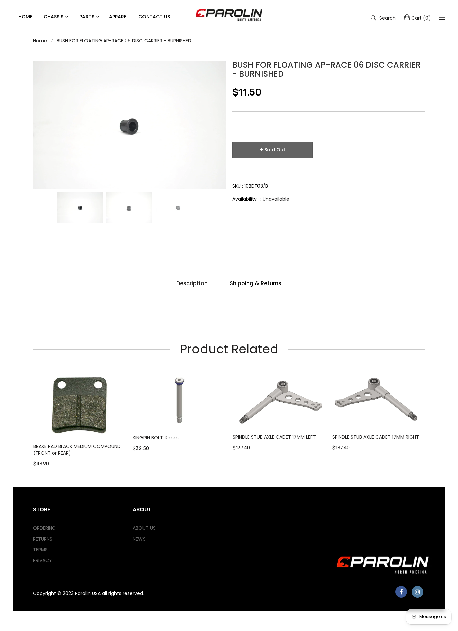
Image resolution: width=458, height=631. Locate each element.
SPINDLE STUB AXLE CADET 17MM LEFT (274, 437)
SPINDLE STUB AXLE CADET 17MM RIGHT (375, 437)
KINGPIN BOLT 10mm (156, 437)
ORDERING (44, 528)
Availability (244, 199)
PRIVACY (42, 560)
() (421, 18)
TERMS (40, 549)
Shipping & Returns (255, 283)
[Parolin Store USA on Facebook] (401, 592)
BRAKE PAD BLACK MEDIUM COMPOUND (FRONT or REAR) (77, 449)
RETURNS (42, 538)
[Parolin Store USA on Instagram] (417, 592)
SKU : (250, 186)
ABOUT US (144, 528)
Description (192, 283)
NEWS (139, 538)
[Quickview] (124, 426)
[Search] (442, 17)
